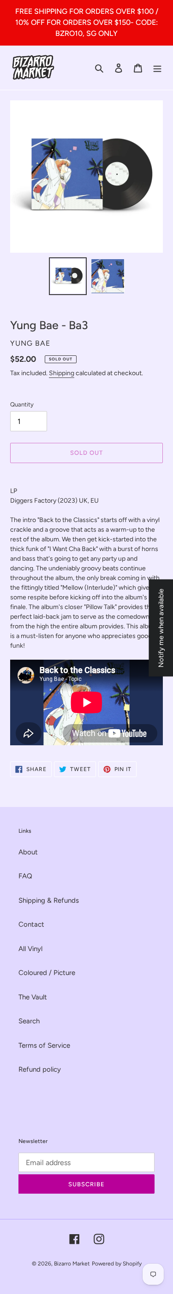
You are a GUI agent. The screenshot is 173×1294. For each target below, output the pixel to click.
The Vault (32, 997)
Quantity (22, 404)
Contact (31, 924)
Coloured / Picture (46, 973)
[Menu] (157, 68)
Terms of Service (44, 1045)
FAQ (25, 876)
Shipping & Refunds (48, 900)
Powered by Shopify (117, 1263)
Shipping (61, 373)
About (28, 852)
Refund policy (39, 1069)
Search (29, 1021)
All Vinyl (30, 949)
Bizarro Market (72, 1263)
